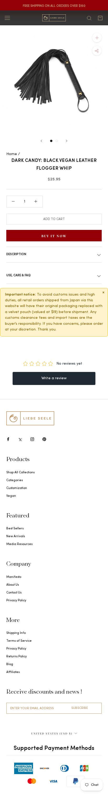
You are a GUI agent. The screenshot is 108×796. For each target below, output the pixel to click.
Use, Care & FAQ (18, 275)
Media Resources (19, 544)
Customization (16, 488)
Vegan (11, 496)
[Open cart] (100, 18)
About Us (12, 584)
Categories (14, 480)
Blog (9, 664)
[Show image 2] (57, 141)
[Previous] (41, 141)
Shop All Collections (20, 472)
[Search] (89, 18)
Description (16, 254)
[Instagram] (32, 439)
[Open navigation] (7, 18)
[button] (96, 50)
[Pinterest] (44, 439)
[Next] (66, 141)
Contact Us (13, 592)
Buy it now (54, 236)
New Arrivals (15, 536)
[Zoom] (96, 37)
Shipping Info (16, 633)
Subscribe (79, 708)
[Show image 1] (51, 141)
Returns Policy (16, 656)
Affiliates (13, 672)
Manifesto (13, 577)
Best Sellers (15, 528)
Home (11, 154)
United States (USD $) (51, 733)
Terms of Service (19, 640)
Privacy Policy (16, 600)
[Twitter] (20, 439)
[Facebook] (8, 439)
